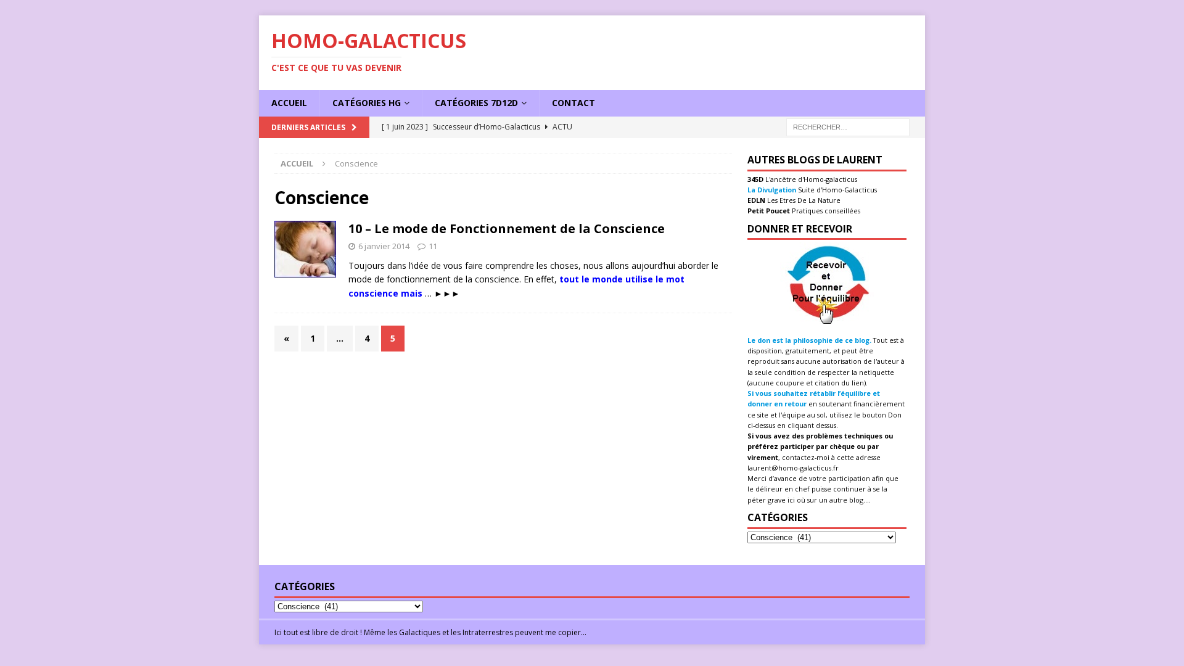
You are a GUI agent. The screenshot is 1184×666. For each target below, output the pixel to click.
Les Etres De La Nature (803, 200)
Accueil (289, 103)
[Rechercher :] (848, 126)
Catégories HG (366, 103)
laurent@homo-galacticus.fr (793, 467)
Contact (573, 103)
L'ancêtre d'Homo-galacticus (810, 179)
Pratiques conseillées (825, 210)
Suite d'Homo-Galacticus (836, 189)
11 (433, 246)
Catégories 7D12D (476, 103)
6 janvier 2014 (383, 246)
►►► (447, 293)
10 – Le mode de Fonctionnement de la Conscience (506, 228)
